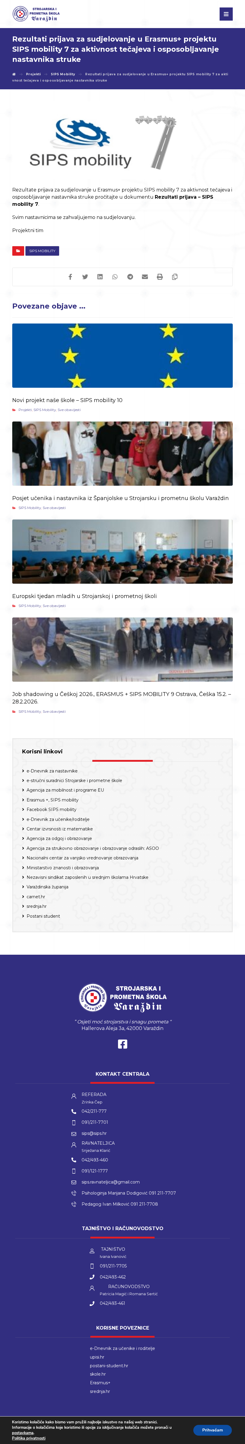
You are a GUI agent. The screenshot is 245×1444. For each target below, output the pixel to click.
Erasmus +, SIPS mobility (53, 800)
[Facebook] (122, 1045)
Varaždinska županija (47, 887)
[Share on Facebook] (70, 277)
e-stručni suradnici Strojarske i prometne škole (74, 780)
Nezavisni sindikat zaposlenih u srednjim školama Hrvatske (87, 877)
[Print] (160, 277)
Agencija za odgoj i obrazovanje (59, 838)
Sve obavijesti (69, 409)
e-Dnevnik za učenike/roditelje (58, 819)
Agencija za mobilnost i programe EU (65, 790)
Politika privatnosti (28, 1438)
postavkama (22, 1433)
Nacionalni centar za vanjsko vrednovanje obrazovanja (82, 858)
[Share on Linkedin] (100, 277)
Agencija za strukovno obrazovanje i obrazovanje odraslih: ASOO (93, 848)
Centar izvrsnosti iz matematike (60, 829)
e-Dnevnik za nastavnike (52, 771)
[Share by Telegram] (130, 277)
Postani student (43, 916)
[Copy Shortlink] (175, 277)
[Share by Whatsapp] (115, 277)
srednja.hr (37, 906)
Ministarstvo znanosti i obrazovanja (63, 867)
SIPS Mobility (42, 251)
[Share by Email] (145, 277)
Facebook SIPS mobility (51, 809)
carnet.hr (36, 896)
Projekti (25, 409)
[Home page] (14, 74)
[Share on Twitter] (85, 277)
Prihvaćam (212, 1430)
